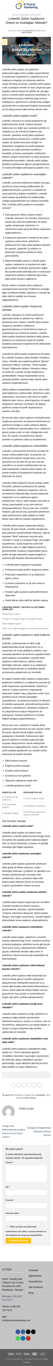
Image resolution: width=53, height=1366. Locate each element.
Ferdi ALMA (40, 31)
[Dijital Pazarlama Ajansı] (26, 4)
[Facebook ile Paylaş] (19, 1085)
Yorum (9, 1162)
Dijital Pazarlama (20, 15)
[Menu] (4, 4)
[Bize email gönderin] (33, 1331)
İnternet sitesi (12, 1213)
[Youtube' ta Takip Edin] (28, 1338)
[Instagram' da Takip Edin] (23, 1331)
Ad (8, 1187)
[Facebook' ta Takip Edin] (18, 1331)
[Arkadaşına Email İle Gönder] (29, 1085)
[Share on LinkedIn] (39, 1085)
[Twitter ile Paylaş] (24, 1085)
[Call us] (18, 1338)
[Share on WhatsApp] (13, 1085)
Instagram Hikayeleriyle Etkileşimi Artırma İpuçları (39, 1131)
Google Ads (35, 15)
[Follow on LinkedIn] (23, 1338)
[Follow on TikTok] (28, 1331)
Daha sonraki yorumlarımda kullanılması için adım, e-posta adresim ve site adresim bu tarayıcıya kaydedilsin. (26, 1230)
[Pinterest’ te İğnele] (34, 1085)
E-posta (10, 1200)
